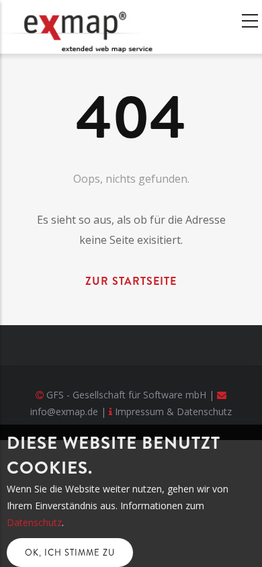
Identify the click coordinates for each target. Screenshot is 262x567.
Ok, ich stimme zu (70, 552)
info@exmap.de (64, 411)
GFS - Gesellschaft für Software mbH (126, 394)
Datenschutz (34, 522)
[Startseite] (84, 27)
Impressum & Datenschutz (173, 411)
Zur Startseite (131, 281)
